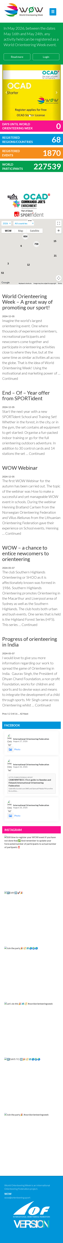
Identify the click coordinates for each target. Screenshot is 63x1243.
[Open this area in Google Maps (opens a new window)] (5, 283)
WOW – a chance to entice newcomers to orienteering (25, 553)
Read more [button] (17, 56)
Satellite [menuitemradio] (34, 230)
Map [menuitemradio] (20, 230)
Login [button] (46, 56)
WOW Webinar (20, 468)
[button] (6, 92)
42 (21, 713)
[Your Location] (59, 230)
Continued (10, 378)
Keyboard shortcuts (25, 283)
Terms (60, 283)
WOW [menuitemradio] (8, 230)
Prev (4, 713)
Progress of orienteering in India (29, 642)
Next (25, 713)
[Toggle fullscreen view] (59, 223)
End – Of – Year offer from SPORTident (26, 395)
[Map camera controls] (59, 278)
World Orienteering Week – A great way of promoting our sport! (27, 301)
